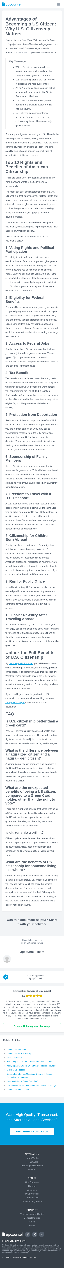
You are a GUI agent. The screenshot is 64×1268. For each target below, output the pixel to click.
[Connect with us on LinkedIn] (41, 1234)
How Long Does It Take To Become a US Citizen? (29, 1061)
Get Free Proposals (32, 1131)
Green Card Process (16, 1070)
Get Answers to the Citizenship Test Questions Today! (31, 1085)
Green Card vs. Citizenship (19, 1053)
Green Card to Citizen (16, 1049)
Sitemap (32, 1169)
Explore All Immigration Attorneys (32, 1026)
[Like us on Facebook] (27, 1234)
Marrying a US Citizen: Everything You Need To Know (31, 1066)
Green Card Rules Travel (18, 1089)
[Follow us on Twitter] (34, 1234)
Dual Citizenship (14, 1057)
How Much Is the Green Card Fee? (22, 1081)
